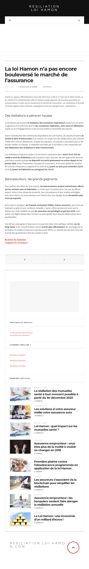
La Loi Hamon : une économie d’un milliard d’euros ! (54, 517)
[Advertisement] (44, 40)
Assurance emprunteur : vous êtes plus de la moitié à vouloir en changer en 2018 (55, 447)
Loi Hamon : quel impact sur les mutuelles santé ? (55, 428)
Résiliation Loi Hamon (28, 87)
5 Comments (39, 433)
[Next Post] (64, 259)
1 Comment (38, 401)
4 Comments (39, 415)
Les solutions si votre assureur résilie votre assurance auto (55, 410)
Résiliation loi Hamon (44, 8)
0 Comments (39, 490)
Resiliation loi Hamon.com (38, 545)
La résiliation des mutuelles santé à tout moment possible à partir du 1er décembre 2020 (56, 394)
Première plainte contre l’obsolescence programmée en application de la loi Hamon (56, 465)
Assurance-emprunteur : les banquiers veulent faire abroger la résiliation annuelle (56, 501)
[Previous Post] (24, 259)
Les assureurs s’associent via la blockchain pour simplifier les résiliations (55, 483)
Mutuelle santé (40, 387)
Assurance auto (40, 406)
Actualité (47, 87)
